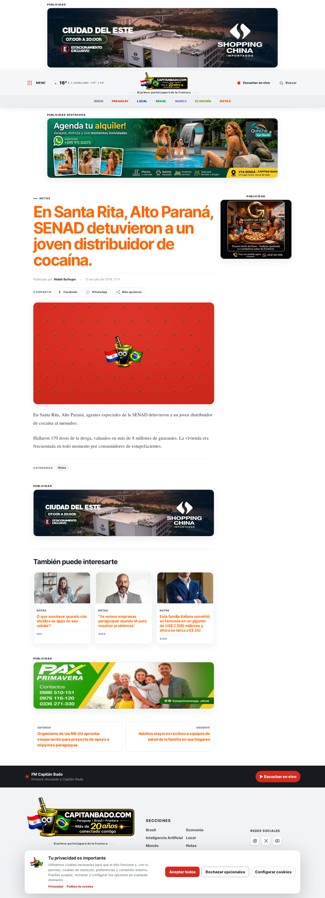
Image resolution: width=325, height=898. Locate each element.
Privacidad (55, 886)
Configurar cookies (273, 871)
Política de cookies (80, 886)
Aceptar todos (182, 871)
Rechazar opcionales (225, 871)
